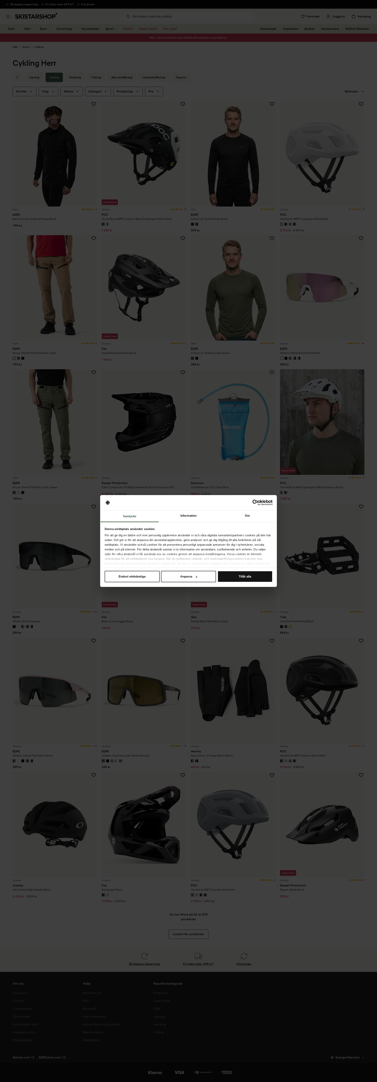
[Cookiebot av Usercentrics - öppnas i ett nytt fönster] (255, 503)
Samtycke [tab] (129, 516)
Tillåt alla (245, 576)
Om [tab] (247, 515)
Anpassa (186, 576)
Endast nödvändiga (132, 576)
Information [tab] (188, 515)
